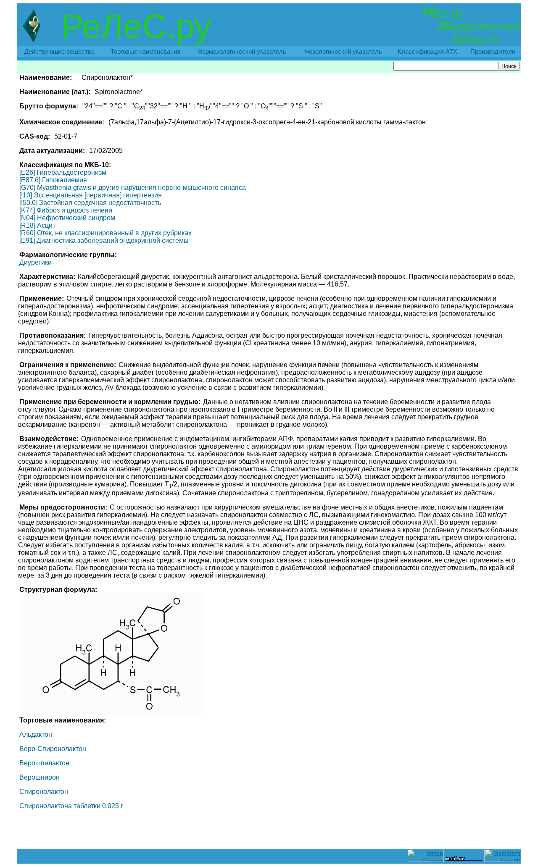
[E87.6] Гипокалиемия (53, 180)
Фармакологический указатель (242, 51)
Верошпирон (39, 777)
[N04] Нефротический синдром (67, 217)
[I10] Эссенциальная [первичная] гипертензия (90, 195)
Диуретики (35, 262)
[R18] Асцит (37, 225)
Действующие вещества (59, 51)
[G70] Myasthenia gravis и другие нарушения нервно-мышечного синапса (132, 187)
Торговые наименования (145, 51)
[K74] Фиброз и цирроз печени (65, 210)
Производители (492, 51)
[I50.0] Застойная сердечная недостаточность (90, 202)
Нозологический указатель (343, 51)
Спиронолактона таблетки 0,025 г (71, 805)
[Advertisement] (269, 830)
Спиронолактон (43, 791)
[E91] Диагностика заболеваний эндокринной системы (104, 240)
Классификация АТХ (427, 51)
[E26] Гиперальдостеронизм (62, 172)
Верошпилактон (44, 763)
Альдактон (35, 734)
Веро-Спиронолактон (52, 748)
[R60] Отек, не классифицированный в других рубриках (105, 232)
